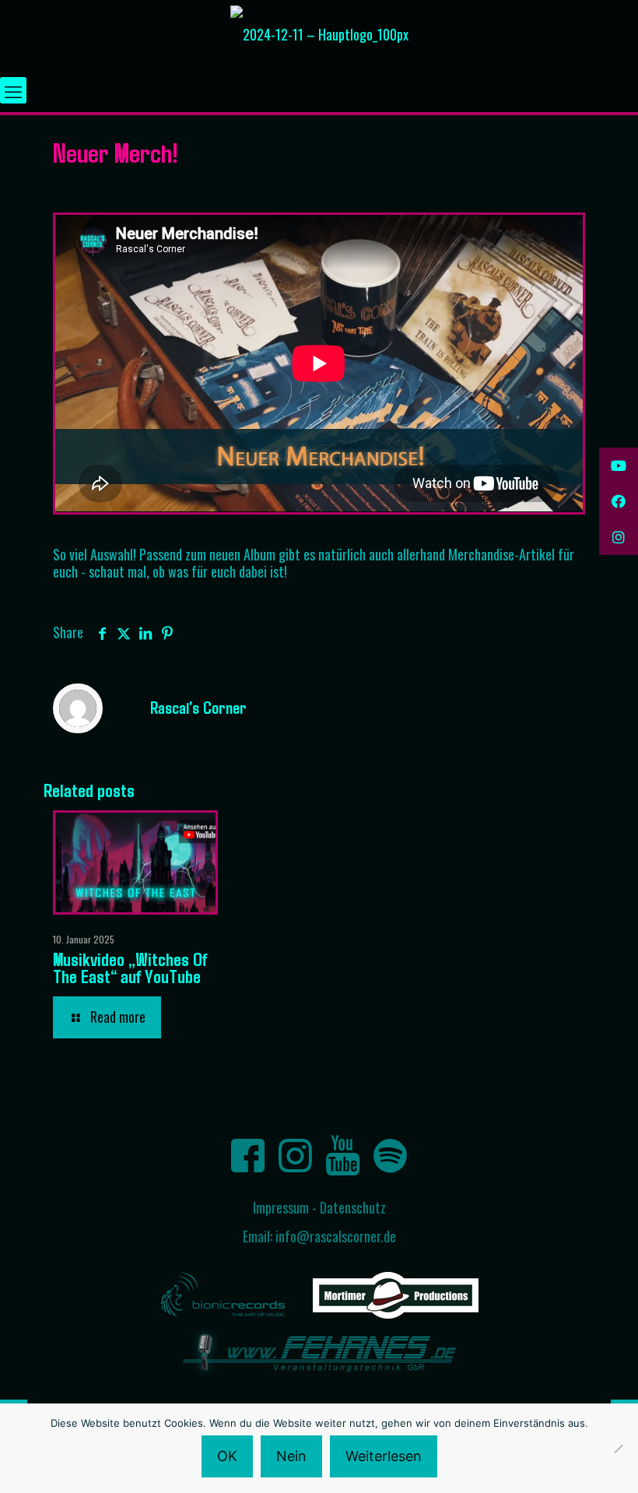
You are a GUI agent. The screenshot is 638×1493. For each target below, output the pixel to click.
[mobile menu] (13, 90)
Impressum (281, 1207)
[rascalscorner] (319, 34)
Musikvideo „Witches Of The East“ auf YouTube (130, 967)
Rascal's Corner (198, 707)
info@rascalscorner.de (335, 1236)
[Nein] (618, 1448)
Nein (291, 1456)
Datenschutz (353, 1207)
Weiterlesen (383, 1456)
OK (227, 1456)
